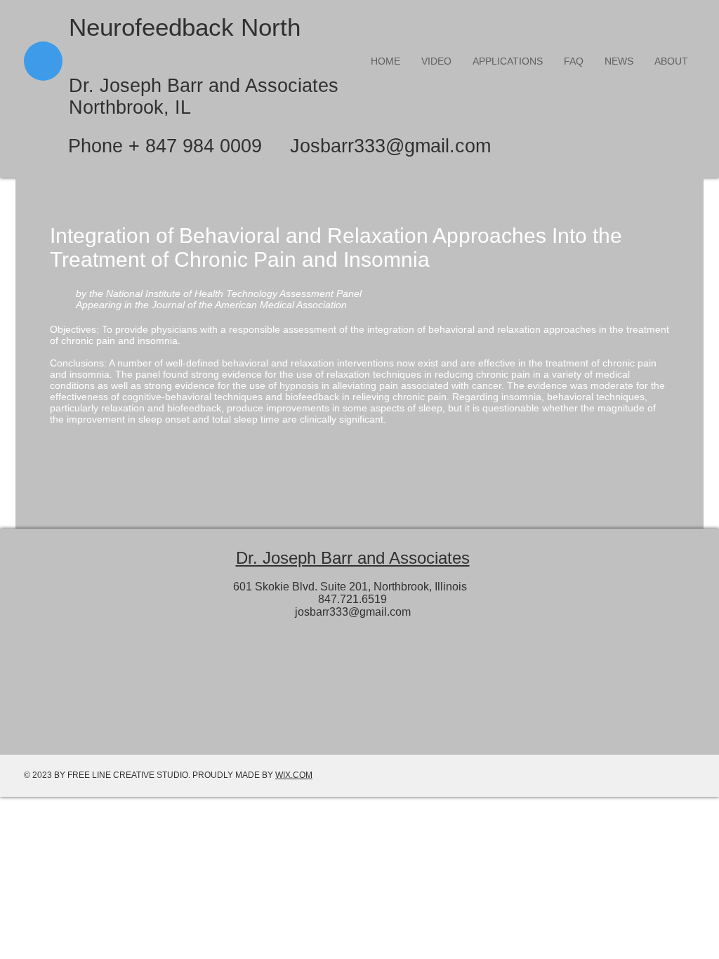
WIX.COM (293, 775)
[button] (507, 61)
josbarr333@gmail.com (353, 612)
